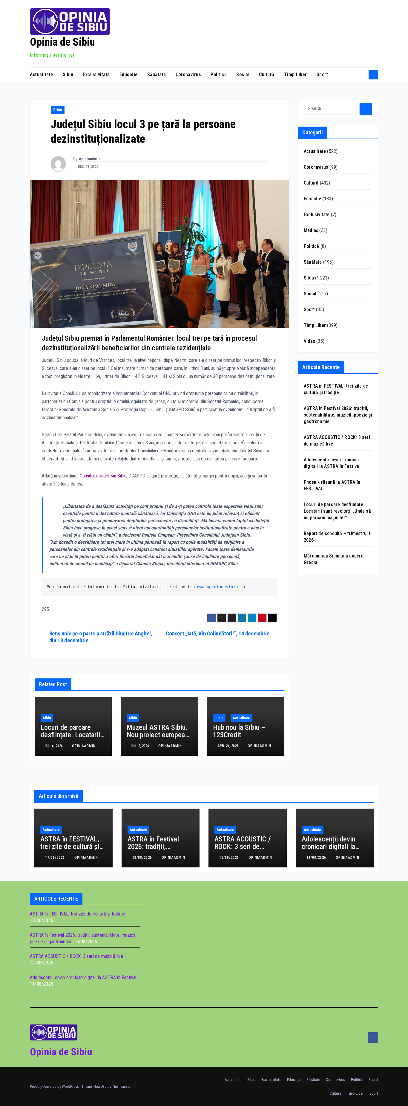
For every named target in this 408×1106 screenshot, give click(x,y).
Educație (128, 74)
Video (309, 341)
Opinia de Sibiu (62, 42)
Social (242, 74)
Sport (322, 74)
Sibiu (68, 74)
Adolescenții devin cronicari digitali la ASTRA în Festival (328, 846)
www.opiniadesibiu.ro (221, 586)
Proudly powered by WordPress (55, 1086)
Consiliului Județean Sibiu (103, 476)
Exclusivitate (96, 74)
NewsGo (100, 1086)
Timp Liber (295, 74)
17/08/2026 (55, 857)
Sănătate (156, 74)
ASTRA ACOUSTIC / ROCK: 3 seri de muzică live (242, 846)
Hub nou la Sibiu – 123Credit (239, 731)
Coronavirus (188, 74)
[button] (362, 74)
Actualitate (41, 74)
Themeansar (121, 1086)
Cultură (266, 74)
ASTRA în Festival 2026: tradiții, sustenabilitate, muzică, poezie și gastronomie (338, 414)
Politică (219, 74)
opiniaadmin (90, 158)
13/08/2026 (142, 857)
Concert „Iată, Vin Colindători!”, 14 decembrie (217, 633)
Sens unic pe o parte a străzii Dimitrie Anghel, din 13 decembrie (100, 637)
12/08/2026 (229, 857)
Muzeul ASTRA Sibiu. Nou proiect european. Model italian (158, 734)
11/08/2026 (316, 857)
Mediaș (311, 230)
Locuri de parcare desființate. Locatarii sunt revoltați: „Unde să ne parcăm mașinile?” (337, 511)
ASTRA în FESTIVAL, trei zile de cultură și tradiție (69, 846)
